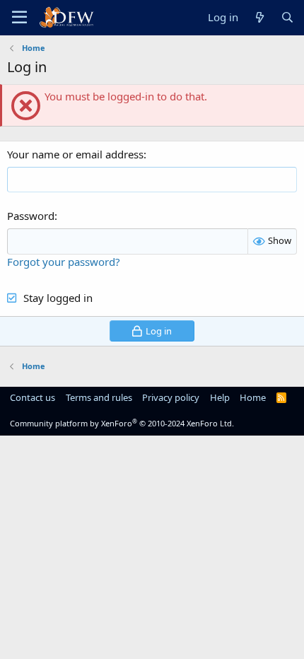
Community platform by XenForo (122, 423)
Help (220, 397)
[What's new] (259, 17)
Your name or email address (75, 154)
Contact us (32, 397)
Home (253, 397)
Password (30, 216)
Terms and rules (99, 397)
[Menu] (19, 17)
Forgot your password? (63, 262)
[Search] (287, 17)
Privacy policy (170, 397)
